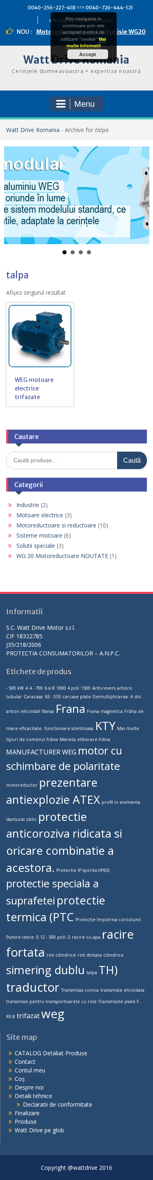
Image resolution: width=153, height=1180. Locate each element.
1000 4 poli (67, 688)
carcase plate (76, 696)
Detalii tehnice (33, 1096)
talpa (91, 972)
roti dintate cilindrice (101, 955)
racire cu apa (86, 937)
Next (138, 195)
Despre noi (29, 1087)
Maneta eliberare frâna (85, 739)
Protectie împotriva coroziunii (108, 919)
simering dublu (45, 969)
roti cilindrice (61, 955)
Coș (20, 1079)
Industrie (27, 505)
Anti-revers (103, 688)
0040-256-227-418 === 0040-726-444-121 (80, 7)
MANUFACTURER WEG (41, 752)
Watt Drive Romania (33, 130)
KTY (105, 725)
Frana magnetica (105, 711)
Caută (132, 460)
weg (52, 1014)
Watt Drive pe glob (39, 1130)
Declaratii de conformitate (57, 1104)
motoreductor (22, 785)
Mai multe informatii (86, 42)
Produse (26, 1121)
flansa (48, 711)
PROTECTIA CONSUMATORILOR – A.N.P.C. (63, 653)
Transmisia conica (80, 990)
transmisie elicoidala (122, 990)
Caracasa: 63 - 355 (42, 696)
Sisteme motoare (39, 535)
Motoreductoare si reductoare (56, 525)
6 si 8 (49, 688)
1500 (86, 688)
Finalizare (27, 1113)
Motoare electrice (39, 515)
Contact (25, 1061)
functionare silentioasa (68, 728)
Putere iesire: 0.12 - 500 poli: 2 (38, 937)
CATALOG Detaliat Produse (51, 1053)
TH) (108, 969)
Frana (70, 708)
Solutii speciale (35, 545)
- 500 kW (15, 688)
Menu (84, 103)
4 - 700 (36, 688)
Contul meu (30, 1070)
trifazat (28, 1015)
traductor (33, 987)
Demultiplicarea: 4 (113, 696)
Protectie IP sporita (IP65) (82, 870)
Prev (14, 195)
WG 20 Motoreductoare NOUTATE (62, 556)
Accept (87, 54)
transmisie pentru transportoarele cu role (51, 1001)
